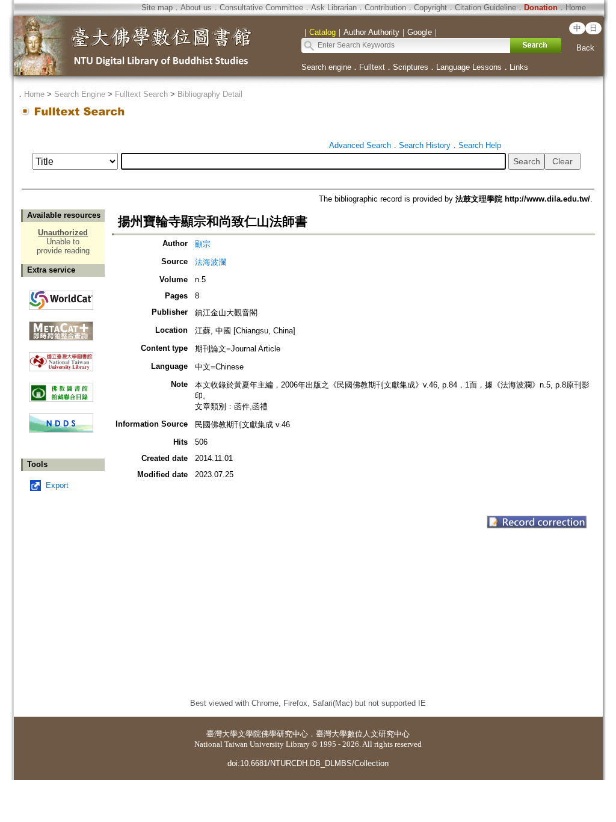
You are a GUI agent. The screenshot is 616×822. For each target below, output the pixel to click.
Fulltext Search (141, 94)
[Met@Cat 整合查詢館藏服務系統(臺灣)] (61, 326)
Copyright (430, 7)
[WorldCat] (61, 297)
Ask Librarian (334, 7)
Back (585, 47)
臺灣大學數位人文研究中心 (363, 733)
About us (196, 7)
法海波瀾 (210, 262)
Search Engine (79, 94)
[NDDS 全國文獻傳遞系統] (61, 429)
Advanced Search (360, 145)
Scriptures (410, 67)
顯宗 (203, 244)
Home (575, 7)
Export (57, 485)
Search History (425, 145)
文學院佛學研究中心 (273, 733)
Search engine (326, 67)
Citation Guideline (485, 7)
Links (519, 67)
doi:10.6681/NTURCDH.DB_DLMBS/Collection (308, 763)
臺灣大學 (222, 733)
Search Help (479, 145)
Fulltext (372, 67)
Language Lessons (469, 67)
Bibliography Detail (209, 94)
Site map (157, 7)
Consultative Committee (261, 7)
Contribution (385, 7)
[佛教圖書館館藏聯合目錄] (61, 388)
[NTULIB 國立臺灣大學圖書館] (61, 357)
